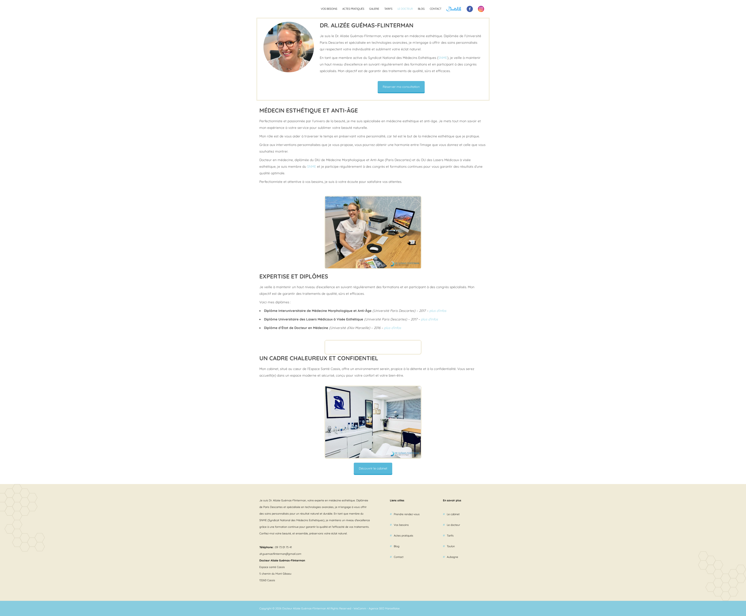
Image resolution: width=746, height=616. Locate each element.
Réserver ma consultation (401, 87)
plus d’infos (437, 311)
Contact (435, 8)
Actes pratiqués (353, 8)
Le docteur (405, 8)
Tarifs (388, 8)
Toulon (451, 546)
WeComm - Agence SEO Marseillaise (377, 608)
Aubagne (452, 557)
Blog (421, 8)
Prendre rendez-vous (407, 514)
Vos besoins (329, 8)
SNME (442, 58)
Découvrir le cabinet (373, 468)
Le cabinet (453, 514)
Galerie (374, 8)
